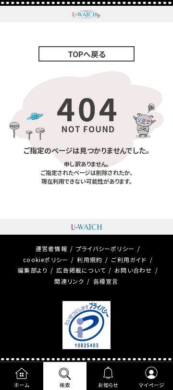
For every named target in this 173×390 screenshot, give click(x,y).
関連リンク (69, 281)
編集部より (33, 270)
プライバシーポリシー (105, 248)
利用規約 (89, 259)
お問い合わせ (133, 270)
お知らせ (108, 385)
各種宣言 (106, 281)
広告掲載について (81, 270)
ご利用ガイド (129, 259)
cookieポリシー (45, 259)
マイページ (151, 385)
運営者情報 (51, 248)
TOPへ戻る (87, 54)
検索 (65, 385)
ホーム (21, 385)
